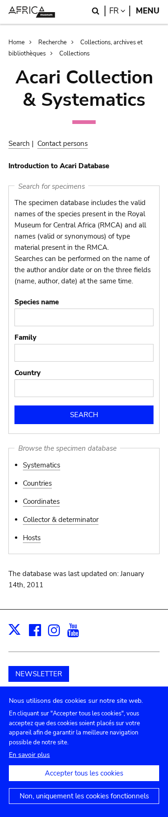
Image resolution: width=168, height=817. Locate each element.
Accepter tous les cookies (84, 773)
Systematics (41, 465)
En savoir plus (29, 754)
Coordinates (41, 501)
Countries (37, 483)
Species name (36, 302)
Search (19, 143)
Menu (148, 11)
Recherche (52, 42)
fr (119, 11)
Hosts (32, 537)
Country (27, 373)
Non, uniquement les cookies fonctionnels (84, 796)
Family (25, 337)
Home (16, 42)
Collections (74, 53)
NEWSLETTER (38, 674)
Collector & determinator (60, 519)
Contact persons (62, 143)
